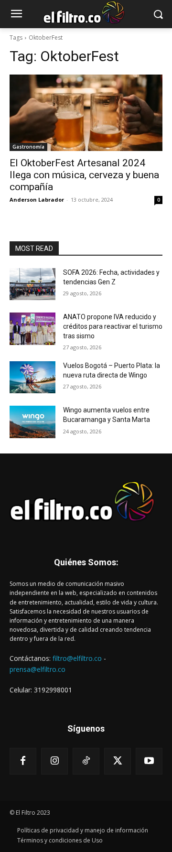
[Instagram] (54, 761)
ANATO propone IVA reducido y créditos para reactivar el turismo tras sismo (112, 326)
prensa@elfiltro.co (37, 669)
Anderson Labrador (37, 199)
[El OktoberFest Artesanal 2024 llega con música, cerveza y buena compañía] (86, 113)
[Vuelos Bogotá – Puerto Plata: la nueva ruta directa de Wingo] (32, 377)
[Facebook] (23, 761)
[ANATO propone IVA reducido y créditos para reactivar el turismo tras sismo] (32, 329)
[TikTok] (86, 761)
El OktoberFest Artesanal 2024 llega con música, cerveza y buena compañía (84, 175)
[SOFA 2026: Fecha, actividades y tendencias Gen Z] (32, 284)
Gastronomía (28, 146)
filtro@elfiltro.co (77, 658)
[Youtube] (149, 761)
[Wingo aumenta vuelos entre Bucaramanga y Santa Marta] (32, 422)
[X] (117, 761)
